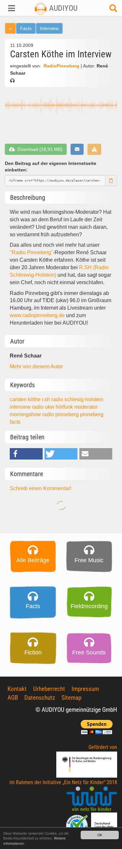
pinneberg (91, 414)
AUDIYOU (62, 8)
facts (15, 422)
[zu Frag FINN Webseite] (77, 825)
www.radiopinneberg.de (37, 315)
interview (21, 407)
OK (99, 834)
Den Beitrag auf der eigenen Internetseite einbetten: (50, 167)
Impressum (85, 689)
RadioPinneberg (61, 66)
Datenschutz (39, 697)
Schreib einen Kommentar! (40, 488)
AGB (12, 697)
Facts (26, 28)
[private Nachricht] (77, 149)
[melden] (94, 149)
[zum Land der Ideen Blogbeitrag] (104, 825)
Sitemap (71, 697)
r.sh (46, 399)
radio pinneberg (61, 414)
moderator (86, 407)
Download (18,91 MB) (38, 149)
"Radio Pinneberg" (31, 252)
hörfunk (65, 407)
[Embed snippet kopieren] (111, 180)
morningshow (26, 414)
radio (38, 407)
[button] (10, 8)
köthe (35, 399)
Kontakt (17, 689)
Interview (49, 28)
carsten (19, 399)
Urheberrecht (49, 689)
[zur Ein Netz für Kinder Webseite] (91, 799)
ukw (50, 407)
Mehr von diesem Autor (36, 366)
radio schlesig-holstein (77, 399)
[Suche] (113, 10)
